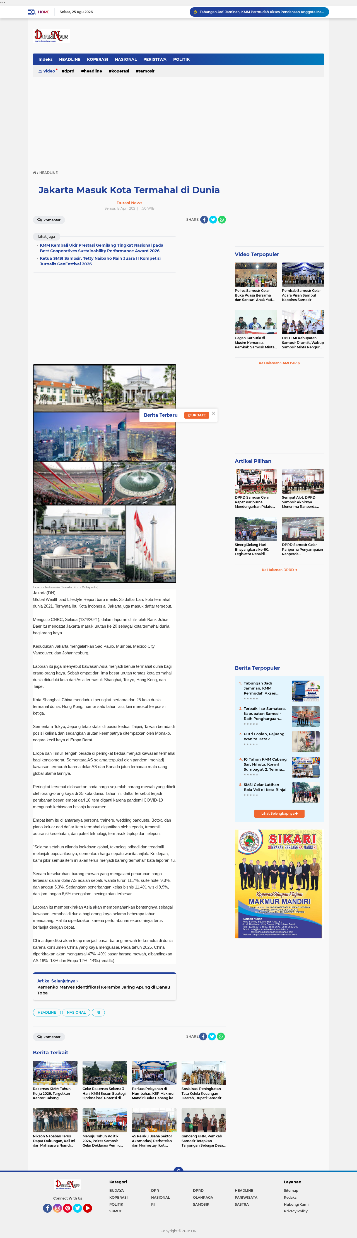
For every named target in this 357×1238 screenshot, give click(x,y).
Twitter (80, 1215)
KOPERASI (97, 59)
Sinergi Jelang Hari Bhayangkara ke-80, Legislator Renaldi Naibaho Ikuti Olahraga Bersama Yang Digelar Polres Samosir (254, 550)
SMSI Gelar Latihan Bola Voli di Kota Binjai (265, 787)
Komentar (52, 220)
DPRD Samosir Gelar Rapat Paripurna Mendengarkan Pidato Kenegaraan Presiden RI (255, 502)
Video (49, 71)
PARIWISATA (246, 1197)
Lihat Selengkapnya (278, 813)
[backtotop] (178, 1172)
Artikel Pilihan (253, 461)
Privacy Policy (296, 1211)
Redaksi (290, 1197)
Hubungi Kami (296, 1204)
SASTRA (242, 1204)
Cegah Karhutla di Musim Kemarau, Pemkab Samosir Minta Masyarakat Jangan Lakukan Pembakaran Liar (254, 343)
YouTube (91, 1215)
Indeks (45, 59)
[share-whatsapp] (222, 220)
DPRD (69, 71)
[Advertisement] (178, 121)
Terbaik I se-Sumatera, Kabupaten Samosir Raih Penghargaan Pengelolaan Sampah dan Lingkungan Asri (265, 713)
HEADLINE (69, 59)
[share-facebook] (204, 220)
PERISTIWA (155, 59)
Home (43, 11)
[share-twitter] (213, 220)
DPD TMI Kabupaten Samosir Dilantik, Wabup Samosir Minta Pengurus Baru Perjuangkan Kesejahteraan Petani (303, 343)
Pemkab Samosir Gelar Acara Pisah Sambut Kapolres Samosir (301, 295)
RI (98, 1012)
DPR (155, 1190)
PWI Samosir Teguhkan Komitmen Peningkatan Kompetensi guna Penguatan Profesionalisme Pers (262, 12)
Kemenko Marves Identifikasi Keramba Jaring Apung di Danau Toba (103, 990)
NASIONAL (126, 59)
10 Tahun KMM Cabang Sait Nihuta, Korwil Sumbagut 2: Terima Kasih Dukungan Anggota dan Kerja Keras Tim (265, 764)
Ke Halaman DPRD (278, 570)
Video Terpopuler (257, 254)
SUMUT (115, 1211)
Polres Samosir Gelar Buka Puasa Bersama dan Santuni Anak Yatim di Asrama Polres (255, 295)
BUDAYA (116, 1190)
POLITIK (181, 59)
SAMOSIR (147, 71)
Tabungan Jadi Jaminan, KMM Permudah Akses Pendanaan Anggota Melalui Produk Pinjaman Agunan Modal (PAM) (263, 688)
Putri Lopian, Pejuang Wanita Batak (264, 736)
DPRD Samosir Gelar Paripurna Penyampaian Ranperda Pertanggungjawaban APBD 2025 (302, 550)
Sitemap (291, 1190)
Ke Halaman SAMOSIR (278, 363)
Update (198, 415)
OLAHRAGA (203, 1197)
